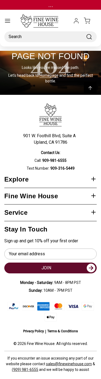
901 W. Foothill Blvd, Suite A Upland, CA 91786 (50, 139)
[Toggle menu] (7, 21)
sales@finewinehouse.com (69, 364)
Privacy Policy (33, 331)
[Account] (76, 21)
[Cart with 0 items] (90, 21)
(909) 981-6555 (25, 369)
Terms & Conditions (62, 331)
